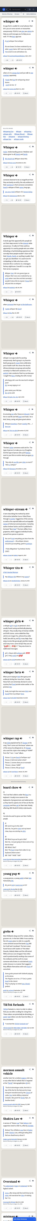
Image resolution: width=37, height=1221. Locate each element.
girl (11, 626)
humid (7, 694)
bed (19, 677)
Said (9, 1017)
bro (27, 1024)
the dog (13, 889)
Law (18, 1123)
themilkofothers (16, 581)
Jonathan (14, 424)
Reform (26, 1123)
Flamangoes (12, 469)
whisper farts (6, 698)
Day (10, 1095)
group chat (16, 73)
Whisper (18, 131)
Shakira (11, 1133)
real (7, 41)
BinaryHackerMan (16, 859)
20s (12, 881)
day (10, 687)
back (19, 309)
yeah (7, 85)
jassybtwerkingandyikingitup (17, 56)
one (32, 73)
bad (14, 80)
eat (17, 805)
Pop (27, 943)
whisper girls (7, 134)
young (18, 885)
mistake (30, 1126)
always (28, 453)
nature (5, 524)
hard (22, 768)
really (14, 656)
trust (12, 538)
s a (9, 465)
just (13, 885)
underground (9, 541)
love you (7, 426)
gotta (7, 309)
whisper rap (6, 772)
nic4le (13, 660)
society (12, 519)
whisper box (7, 139)
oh (8, 393)
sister (11, 447)
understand (9, 1186)
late (30, 878)
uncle (7, 278)
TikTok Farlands (7, 1028)
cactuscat (11, 990)
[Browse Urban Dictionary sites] (4, 9)
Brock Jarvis (12, 163)
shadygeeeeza (13, 196)
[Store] (29, 9)
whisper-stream (7, 555)
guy (12, 414)
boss (13, 376)
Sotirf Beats (14, 772)
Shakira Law (6, 1139)
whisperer (12, 137)
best (13, 37)
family (25, 154)
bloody (27, 984)
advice (29, 31)
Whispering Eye (8, 131)
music (18, 363)
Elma (10, 313)
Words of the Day (7, 14)
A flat (5, 572)
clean (19, 828)
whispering (27, 131)
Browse (17, 14)
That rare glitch (13, 431)
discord (26, 414)
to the (23, 304)
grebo (5, 990)
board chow (6, 859)
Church (28, 1093)
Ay (12, 757)
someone (10, 304)
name (21, 187)
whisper (5, 56)
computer (6, 805)
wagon (23, 1078)
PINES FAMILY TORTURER (20, 1028)
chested (9, 572)
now (23, 984)
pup (21, 885)
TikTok (5, 1009)
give (22, 31)
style (8, 743)
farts (22, 694)
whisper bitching (23, 137)
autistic (5, 373)
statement (23, 1186)
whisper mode (18, 139)
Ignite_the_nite (13, 397)
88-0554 (14, 698)
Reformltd (14, 1139)
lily (6, 385)
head (20, 417)
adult (21, 878)
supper (26, 577)
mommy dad (12, 89)
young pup (6, 889)
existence (10, 185)
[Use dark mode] (33, 9)
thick (26, 691)
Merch (26, 93)
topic (16, 1186)
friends (17, 154)
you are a (8, 192)
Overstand (6, 1202)
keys (26, 795)
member (6, 75)
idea (22, 1195)
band (7, 981)
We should (8, 159)
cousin (11, 49)
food (13, 684)
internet (25, 243)
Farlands (22, 1024)
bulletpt (16, 555)
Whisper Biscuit (19, 134)
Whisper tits (6, 581)
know (27, 281)
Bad (14, 529)
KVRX (19, 1104)
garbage (29, 544)
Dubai (30, 1130)
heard (5, 187)
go (32, 455)
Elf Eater (13, 1202)
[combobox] (17, 9)
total (13, 192)
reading (24, 424)
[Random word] (25, 9)
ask (13, 159)
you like (16, 462)
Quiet (5, 152)
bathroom (28, 304)
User (12, 273)
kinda (8, 80)
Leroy (7, 1193)
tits (15, 577)
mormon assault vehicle (9, 1104)
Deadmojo (12, 288)
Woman (15, 572)
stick (24, 831)
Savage (25, 743)
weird (5, 1017)
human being (28, 192)
